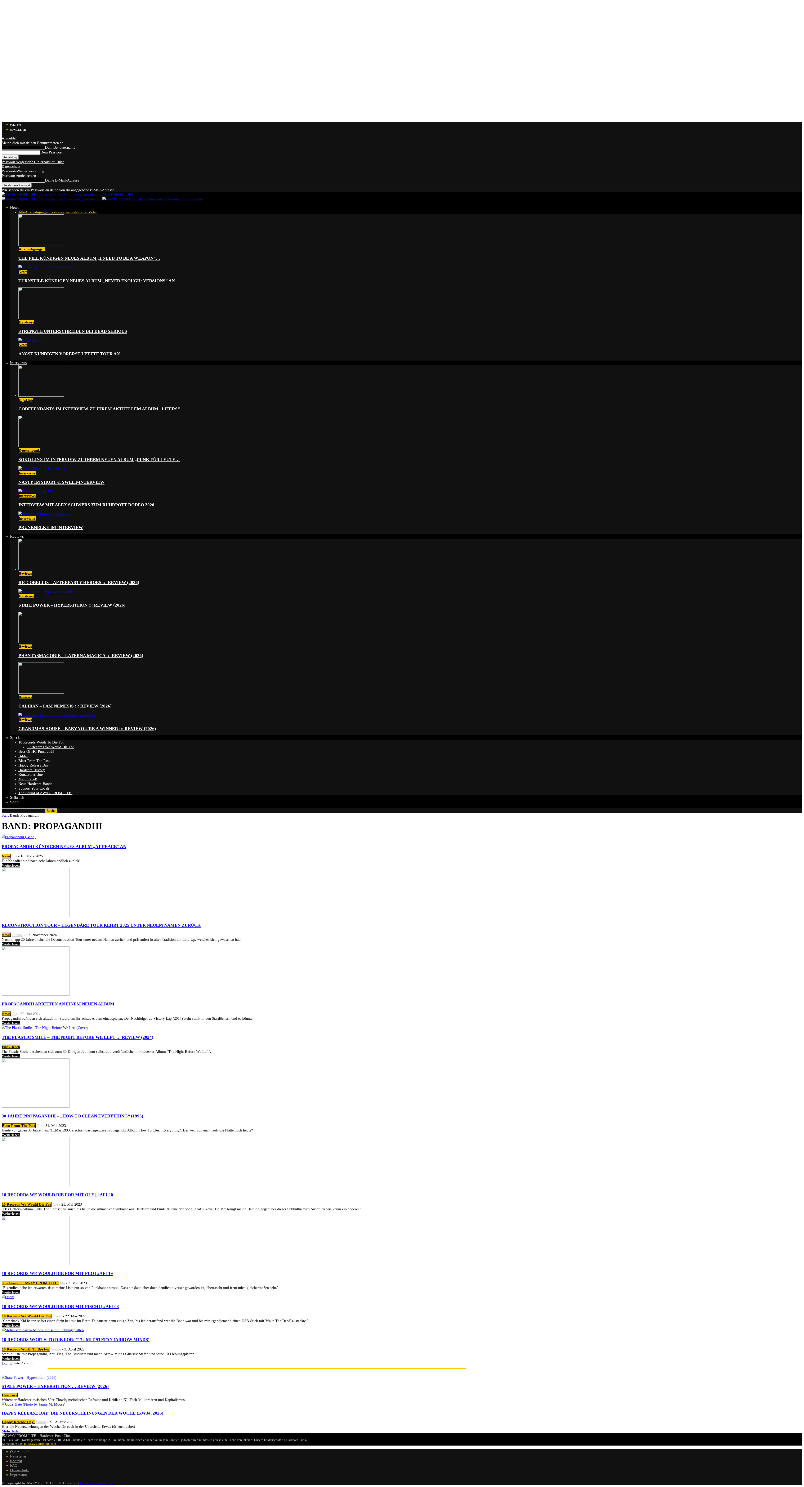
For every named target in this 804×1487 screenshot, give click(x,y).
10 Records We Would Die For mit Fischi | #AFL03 (60, 1306)
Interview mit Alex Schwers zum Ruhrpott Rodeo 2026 (86, 504)
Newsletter (18, 130)
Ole (14, 856)
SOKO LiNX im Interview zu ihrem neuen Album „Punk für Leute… (99, 459)
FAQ (13, 1465)
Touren (83, 212)
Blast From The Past (34, 761)
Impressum (18, 1475)
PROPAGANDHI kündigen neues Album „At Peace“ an (64, 846)
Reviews (17, 536)
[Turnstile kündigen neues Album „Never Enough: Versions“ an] (47, 267)
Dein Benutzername (60, 147)
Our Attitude (19, 1452)
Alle (21, 212)
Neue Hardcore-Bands (35, 784)
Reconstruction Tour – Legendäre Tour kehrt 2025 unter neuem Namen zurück (101, 925)
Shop (14, 802)
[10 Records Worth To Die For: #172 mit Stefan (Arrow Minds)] (43, 1330)
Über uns (16, 125)
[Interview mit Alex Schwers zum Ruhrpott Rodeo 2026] (36, 491)
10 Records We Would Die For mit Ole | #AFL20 (57, 1194)
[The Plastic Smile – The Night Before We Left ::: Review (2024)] (45, 1028)
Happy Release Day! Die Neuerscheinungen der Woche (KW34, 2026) (82, 1413)
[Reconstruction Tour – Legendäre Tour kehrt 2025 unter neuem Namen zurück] (36, 916)
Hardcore (26, 322)
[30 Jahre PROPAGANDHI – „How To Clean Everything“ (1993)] (36, 1106)
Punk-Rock (11, 1047)
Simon (56, 1349)
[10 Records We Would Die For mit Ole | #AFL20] (36, 1185)
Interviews (18, 363)
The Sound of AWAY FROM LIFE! (45, 793)
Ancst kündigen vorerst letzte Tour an (69, 353)
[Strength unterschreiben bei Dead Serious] (41, 318)
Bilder (23, 756)
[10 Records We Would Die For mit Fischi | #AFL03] (8, 1297)
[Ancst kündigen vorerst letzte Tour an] (30, 340)
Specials (16, 737)
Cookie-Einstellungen (96, 1483)
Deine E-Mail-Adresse (62, 180)
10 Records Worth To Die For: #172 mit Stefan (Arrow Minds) (75, 1339)
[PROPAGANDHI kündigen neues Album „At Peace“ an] (19, 837)
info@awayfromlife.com (40, 1443)
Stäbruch (17, 797)
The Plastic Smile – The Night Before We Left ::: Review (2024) (77, 1037)
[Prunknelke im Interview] (44, 514)
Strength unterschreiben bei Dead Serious (72, 331)
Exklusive (56, 212)
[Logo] (52, 199)
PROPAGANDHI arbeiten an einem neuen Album (58, 1003)
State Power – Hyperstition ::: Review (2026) (71, 605)
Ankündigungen (37, 212)
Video (92, 212)
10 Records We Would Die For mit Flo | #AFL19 (57, 1273)
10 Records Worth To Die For (41, 742)
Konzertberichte (30, 774)
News (14, 207)
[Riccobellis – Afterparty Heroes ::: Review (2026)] (41, 569)
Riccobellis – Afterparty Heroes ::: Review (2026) (78, 582)
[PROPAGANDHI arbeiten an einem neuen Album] (36, 994)
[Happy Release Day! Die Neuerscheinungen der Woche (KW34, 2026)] (33, 1404)
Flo (62, 1283)
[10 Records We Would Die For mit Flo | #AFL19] (36, 1264)
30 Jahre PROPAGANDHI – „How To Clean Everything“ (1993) (72, 1115)
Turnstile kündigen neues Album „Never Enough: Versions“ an (96, 280)
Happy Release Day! (34, 765)
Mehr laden (11, 1431)
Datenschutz (11, 166)
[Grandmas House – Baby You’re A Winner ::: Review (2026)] (57, 715)
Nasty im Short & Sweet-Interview (61, 482)
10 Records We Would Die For (50, 747)
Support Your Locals (34, 788)
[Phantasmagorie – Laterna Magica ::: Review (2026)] (41, 642)
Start (5, 815)
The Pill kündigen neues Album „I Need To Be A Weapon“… (89, 258)
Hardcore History (31, 770)
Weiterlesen (11, 865)
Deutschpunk (29, 450)
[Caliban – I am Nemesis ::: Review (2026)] (41, 692)
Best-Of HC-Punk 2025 (36, 751)
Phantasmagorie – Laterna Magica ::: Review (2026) (80, 655)
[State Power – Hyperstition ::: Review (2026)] (45, 591)
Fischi (57, 1316)
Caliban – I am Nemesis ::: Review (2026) (65, 706)
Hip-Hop (26, 400)
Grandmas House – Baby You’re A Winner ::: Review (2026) (87, 728)
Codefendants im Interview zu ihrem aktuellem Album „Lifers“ (99, 408)
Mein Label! (27, 779)
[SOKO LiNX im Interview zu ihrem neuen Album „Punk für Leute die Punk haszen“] (41, 446)
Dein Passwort (51, 152)
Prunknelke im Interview (50, 527)
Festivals (71, 212)
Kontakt (16, 1461)
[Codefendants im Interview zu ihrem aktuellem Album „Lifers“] (41, 395)
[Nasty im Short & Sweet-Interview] (41, 468)
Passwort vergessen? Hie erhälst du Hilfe (33, 162)
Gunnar (17, 935)
